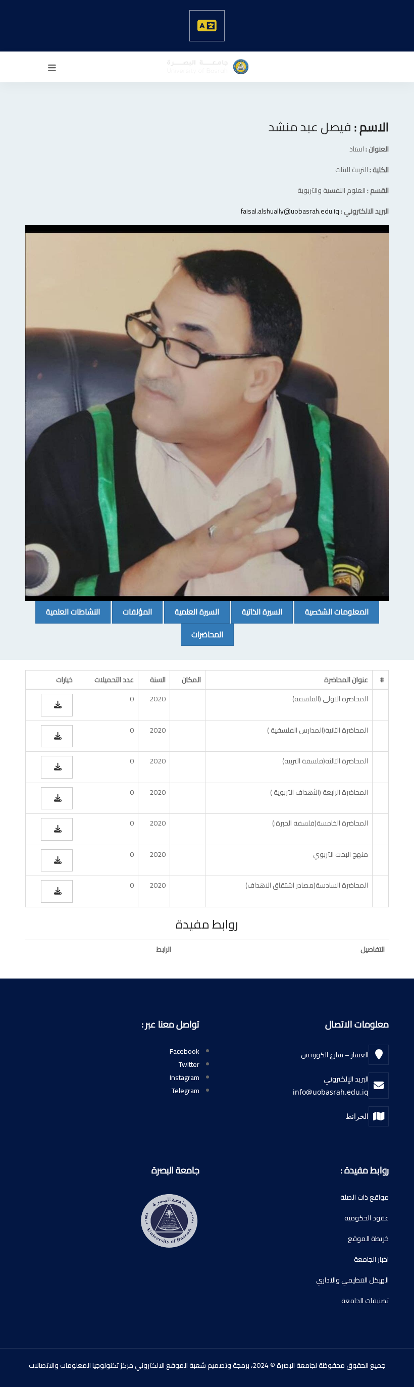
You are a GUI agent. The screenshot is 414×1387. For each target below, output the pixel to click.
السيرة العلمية (191, 611)
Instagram (184, 1077)
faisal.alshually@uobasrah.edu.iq (290, 211)
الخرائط (357, 1116)
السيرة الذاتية (256, 611)
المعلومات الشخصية (331, 611)
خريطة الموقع (368, 1238)
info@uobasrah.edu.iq (331, 1092)
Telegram (185, 1090)
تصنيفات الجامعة (365, 1300)
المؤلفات (132, 611)
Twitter (189, 1064)
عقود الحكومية (366, 1217)
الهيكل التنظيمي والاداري (352, 1280)
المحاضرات (202, 634)
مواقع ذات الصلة (364, 1197)
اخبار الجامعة (371, 1259)
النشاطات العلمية (67, 611)
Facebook (184, 1051)
